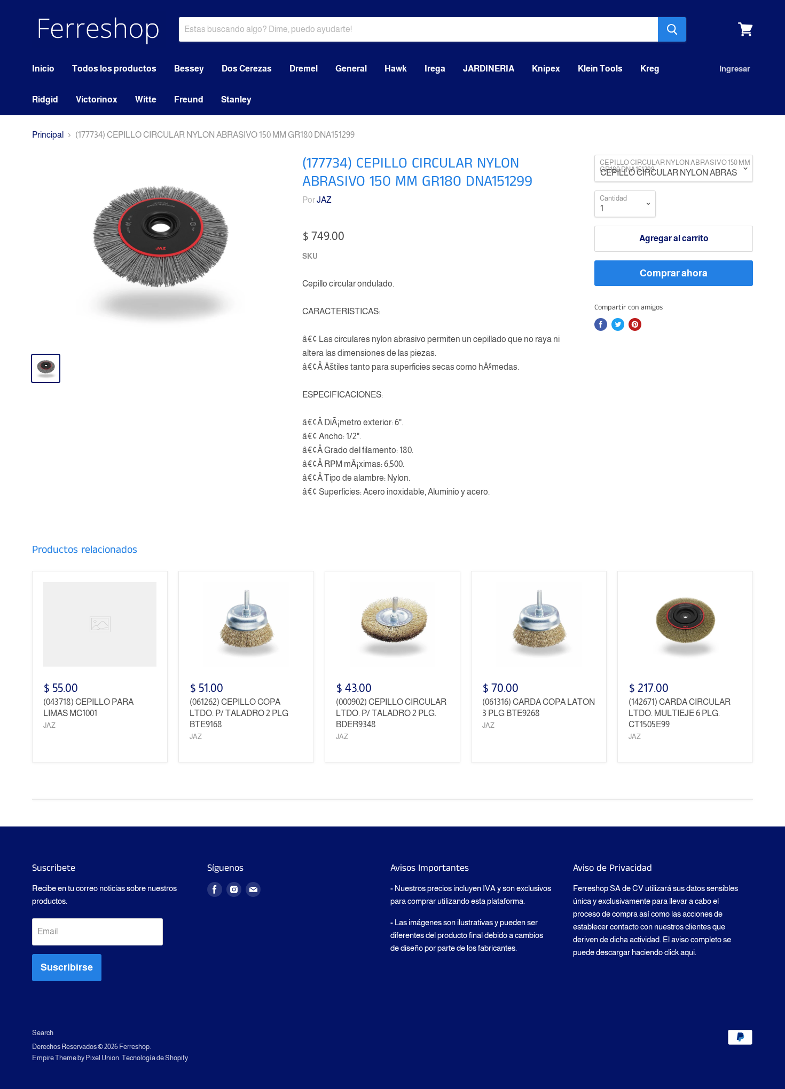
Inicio (43, 68)
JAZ (324, 199)
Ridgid (45, 99)
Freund (188, 99)
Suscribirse (67, 967)
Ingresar (734, 68)
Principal (48, 134)
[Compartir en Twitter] (617, 324)
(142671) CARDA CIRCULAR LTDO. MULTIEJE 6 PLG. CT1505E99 (680, 713)
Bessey (189, 68)
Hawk (395, 68)
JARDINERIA (488, 68)
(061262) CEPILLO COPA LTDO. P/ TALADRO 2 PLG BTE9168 (239, 713)
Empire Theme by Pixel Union (75, 1058)
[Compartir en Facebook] (600, 324)
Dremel (303, 68)
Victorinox (96, 99)
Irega (435, 68)
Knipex (546, 68)
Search (42, 1033)
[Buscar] (672, 29)
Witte (145, 99)
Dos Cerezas (247, 68)
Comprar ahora (674, 273)
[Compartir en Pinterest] (635, 324)
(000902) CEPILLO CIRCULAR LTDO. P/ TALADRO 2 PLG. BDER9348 (391, 713)
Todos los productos (114, 68)
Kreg (650, 68)
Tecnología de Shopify (155, 1058)
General (351, 68)
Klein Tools (600, 68)
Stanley (236, 99)
